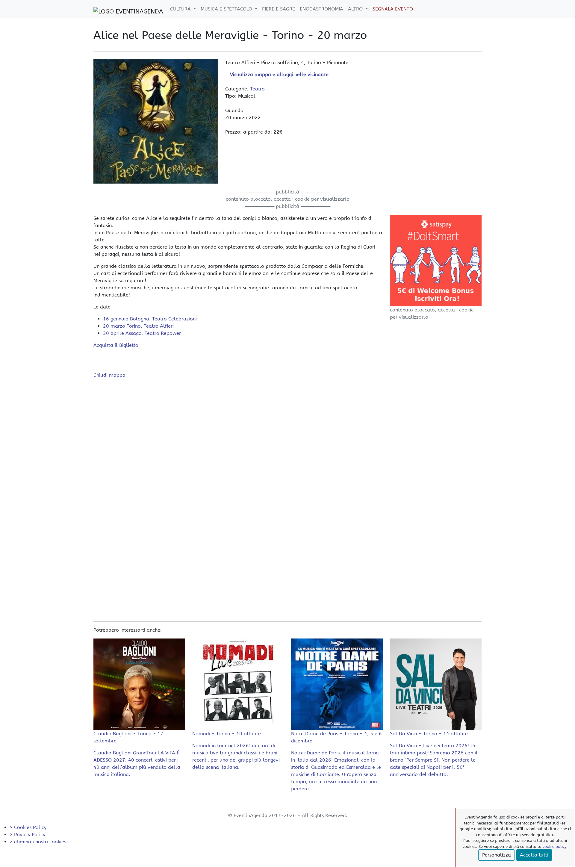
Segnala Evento (393, 9)
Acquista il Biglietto (115, 345)
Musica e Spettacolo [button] (227, 9)
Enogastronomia (321, 9)
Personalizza (496, 855)
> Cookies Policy (28, 827)
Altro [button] (356, 9)
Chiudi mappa (109, 375)
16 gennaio (150, 319)
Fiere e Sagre (278, 9)
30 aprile (142, 333)
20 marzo (138, 326)
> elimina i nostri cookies (38, 842)
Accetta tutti (534, 855)
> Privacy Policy (27, 834)
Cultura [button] (181, 9)
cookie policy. (555, 846)
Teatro (257, 89)
